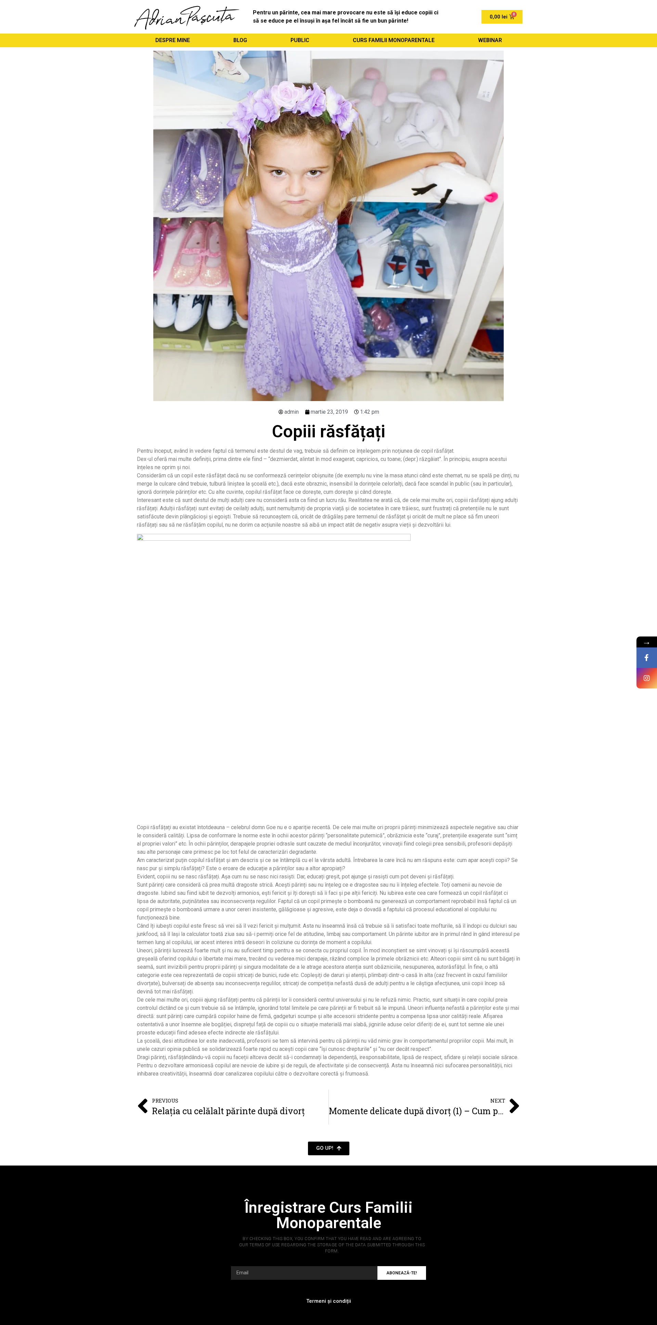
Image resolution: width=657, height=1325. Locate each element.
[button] (328, 1148)
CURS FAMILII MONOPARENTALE (394, 40)
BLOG (240, 40)
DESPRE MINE (172, 40)
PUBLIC (300, 40)
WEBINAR (490, 40)
